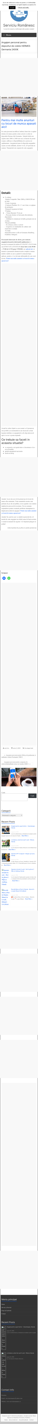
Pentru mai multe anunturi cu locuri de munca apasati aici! (18, 124)
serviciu (6, 748)
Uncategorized (28, 748)
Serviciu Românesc (19, 25)
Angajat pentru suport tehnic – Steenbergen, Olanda (21, 1327)
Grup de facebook (6, 1310)
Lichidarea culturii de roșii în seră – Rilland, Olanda (20, 1353)
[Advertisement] (19, 77)
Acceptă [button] (12, 7)
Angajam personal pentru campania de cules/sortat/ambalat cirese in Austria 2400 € (15, 763)
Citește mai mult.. (23, 7)
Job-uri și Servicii (6, 1307)
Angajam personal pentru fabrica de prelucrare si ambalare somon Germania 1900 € (18, 756)
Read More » (25, 836)
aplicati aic (29, 249)
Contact (3, 1314)
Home (3, 1304)
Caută (3, 792)
